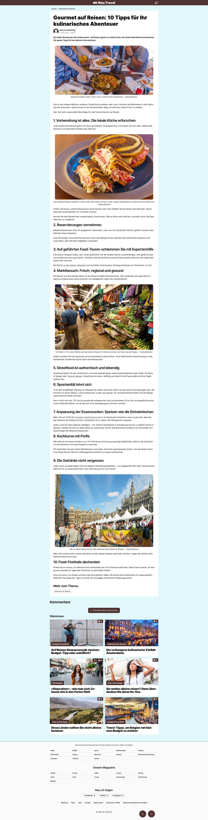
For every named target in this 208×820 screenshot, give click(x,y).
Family (140, 773)
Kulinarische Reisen (67, 9)
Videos (75, 754)
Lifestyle (54, 758)
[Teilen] (142, 813)
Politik (74, 750)
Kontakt (88, 803)
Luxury (119, 773)
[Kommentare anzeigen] (151, 813)
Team (73, 803)
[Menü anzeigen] (156, 2)
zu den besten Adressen (74, 265)
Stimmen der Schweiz (146, 754)
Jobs (80, 803)
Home (54, 9)
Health (53, 773)
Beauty (53, 781)
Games (119, 754)
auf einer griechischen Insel (88, 417)
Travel (96, 777)
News (53, 750)
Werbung (64, 803)
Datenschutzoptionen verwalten (135, 803)
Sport (96, 750)
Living (74, 773)
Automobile (120, 777)
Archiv (96, 758)
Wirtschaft (54, 754)
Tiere (74, 777)
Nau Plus (97, 754)
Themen (75, 758)
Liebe (96, 773)
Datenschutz (98, 803)
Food (52, 777)
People (140, 750)
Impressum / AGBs (113, 803)
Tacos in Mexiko (74, 376)
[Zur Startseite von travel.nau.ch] (104, 2)
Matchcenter (121, 750)
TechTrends (142, 777)
